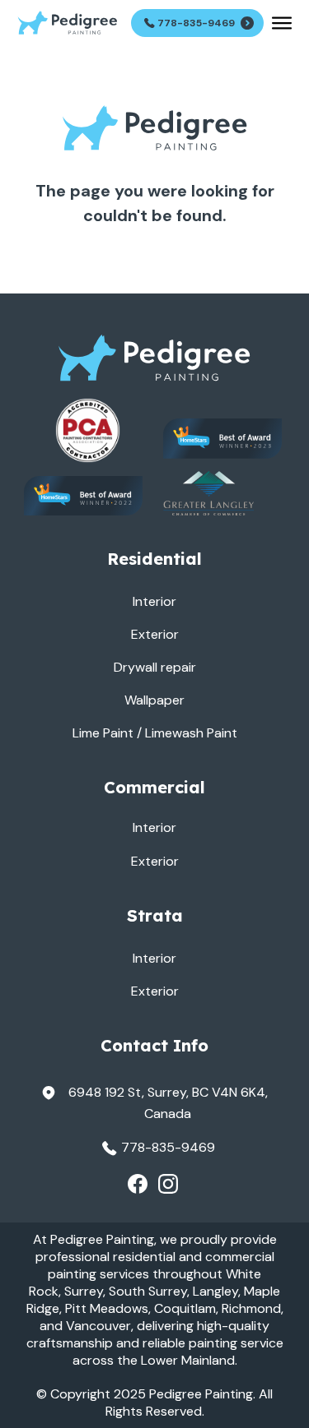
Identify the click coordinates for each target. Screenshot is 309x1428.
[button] (282, 23)
